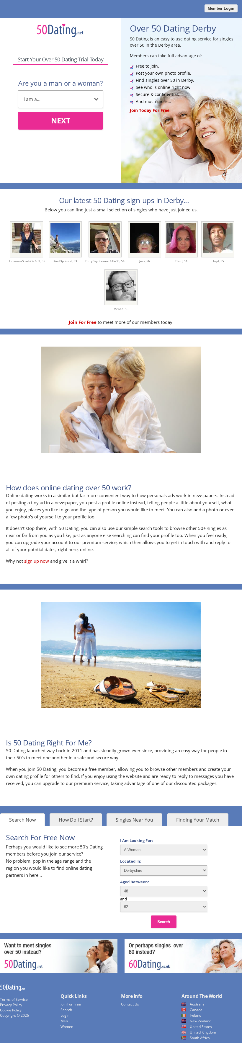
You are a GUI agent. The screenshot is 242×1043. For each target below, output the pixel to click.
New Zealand (200, 1021)
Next (60, 120)
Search (163, 922)
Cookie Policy (11, 1010)
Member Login (221, 8)
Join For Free (70, 1004)
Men (64, 1021)
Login (64, 1015)
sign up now (36, 561)
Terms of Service (14, 999)
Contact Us (130, 1004)
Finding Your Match (197, 820)
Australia (197, 1004)
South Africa (200, 1037)
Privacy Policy (11, 1004)
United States (201, 1026)
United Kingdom (203, 1032)
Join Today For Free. (150, 110)
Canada (196, 1009)
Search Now (22, 820)
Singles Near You (134, 820)
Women (66, 1026)
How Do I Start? (76, 820)
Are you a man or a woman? (60, 83)
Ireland (195, 1015)
